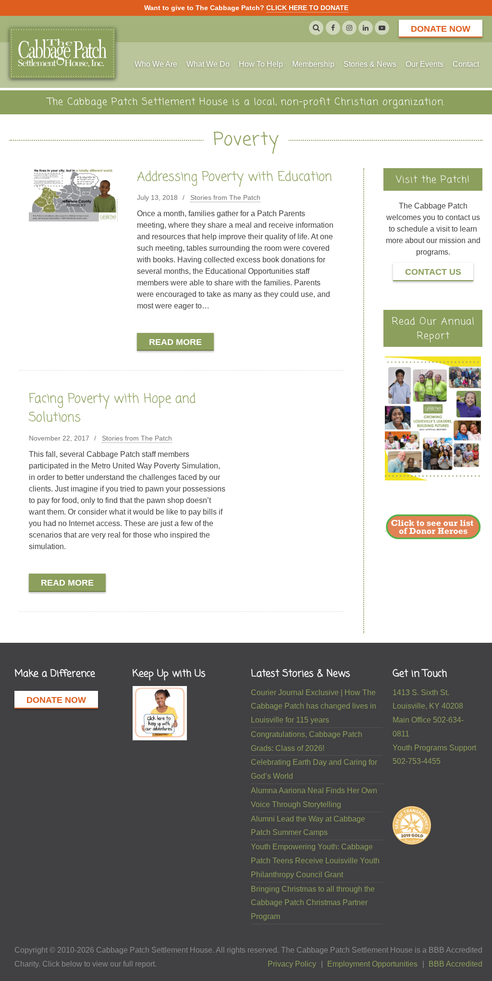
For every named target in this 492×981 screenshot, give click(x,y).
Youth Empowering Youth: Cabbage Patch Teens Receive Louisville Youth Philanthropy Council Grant (315, 861)
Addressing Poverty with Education (234, 177)
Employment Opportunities (372, 964)
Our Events (424, 64)
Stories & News (370, 64)
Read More (175, 342)
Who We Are (156, 64)
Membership (313, 64)
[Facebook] (333, 28)
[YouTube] (382, 28)
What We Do (208, 64)
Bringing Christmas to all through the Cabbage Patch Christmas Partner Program (313, 903)
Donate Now (440, 29)
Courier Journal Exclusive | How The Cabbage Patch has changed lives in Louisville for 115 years (313, 706)
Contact (466, 64)
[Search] (316, 28)
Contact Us (433, 272)
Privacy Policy (292, 964)
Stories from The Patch (225, 197)
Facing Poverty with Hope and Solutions (112, 409)
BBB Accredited (455, 964)
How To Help (261, 64)
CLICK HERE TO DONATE (307, 8)
